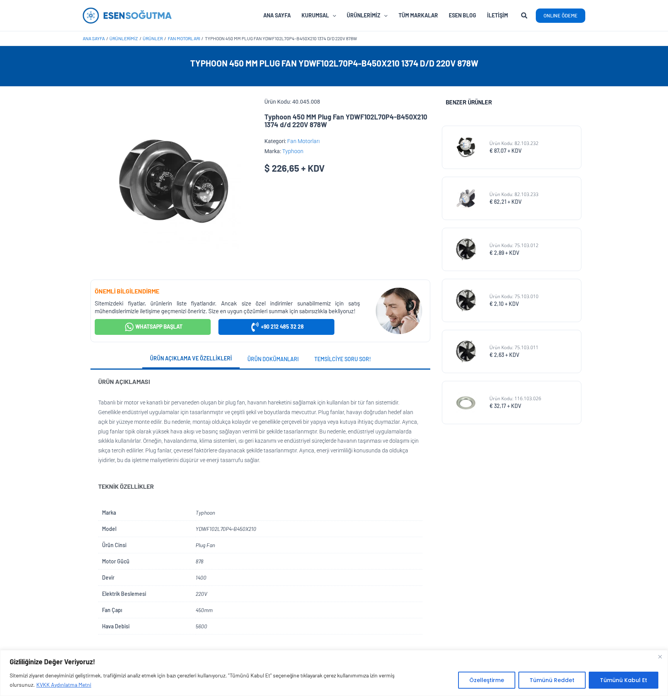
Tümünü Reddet (552, 680)
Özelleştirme (486, 680)
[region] (334, 673)
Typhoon (292, 151)
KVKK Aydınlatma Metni (63, 684)
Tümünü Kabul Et (623, 680)
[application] (332, 15)
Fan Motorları (303, 141)
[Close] (660, 656)
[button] (524, 16)
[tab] (191, 359)
